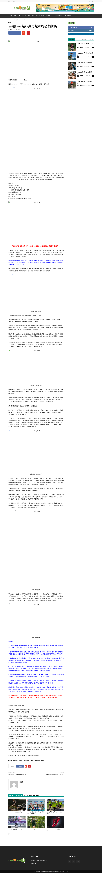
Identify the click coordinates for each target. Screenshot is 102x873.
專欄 (11, 15)
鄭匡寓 (11, 29)
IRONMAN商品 (49, 15)
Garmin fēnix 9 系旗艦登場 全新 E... (16, 812)
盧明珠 (32, 760)
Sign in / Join (22, 1)
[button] (92, 16)
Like (91, 27)
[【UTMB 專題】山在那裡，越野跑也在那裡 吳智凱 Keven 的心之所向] (72, 75)
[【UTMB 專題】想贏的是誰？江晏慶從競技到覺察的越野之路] (72, 66)
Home (9, 20)
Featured (84, 39)
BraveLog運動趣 (58, 15)
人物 (19, 15)
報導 (10, 22)
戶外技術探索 (26, 760)
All (79, 39)
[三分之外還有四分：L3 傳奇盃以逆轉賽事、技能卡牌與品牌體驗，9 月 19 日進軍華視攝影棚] (36, 805)
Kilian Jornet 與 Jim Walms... (34, 829)
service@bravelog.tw (42, 860)
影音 (29, 15)
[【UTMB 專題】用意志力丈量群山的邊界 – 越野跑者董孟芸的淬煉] (72, 56)
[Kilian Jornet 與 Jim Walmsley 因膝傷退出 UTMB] (36, 822)
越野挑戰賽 (37, 760)
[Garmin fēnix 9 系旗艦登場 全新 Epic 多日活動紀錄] (17, 805)
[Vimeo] (92, 1)
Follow (90, 30)
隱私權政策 (33, 863)
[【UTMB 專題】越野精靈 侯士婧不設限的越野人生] (72, 85)
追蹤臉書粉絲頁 (40, 15)
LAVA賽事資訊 (68, 15)
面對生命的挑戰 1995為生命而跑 (17, 774)
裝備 (33, 15)
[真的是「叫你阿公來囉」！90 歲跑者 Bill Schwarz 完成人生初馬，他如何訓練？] (55, 805)
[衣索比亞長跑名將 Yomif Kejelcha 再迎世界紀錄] (17, 822)
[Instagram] (90, 1)
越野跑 (24, 15)
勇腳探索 (15, 760)
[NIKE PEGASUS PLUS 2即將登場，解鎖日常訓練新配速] (55, 822)
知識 (15, 15)
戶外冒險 (20, 760)
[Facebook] (87, 1)
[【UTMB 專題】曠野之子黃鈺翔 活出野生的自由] (72, 47)
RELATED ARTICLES (15, 795)
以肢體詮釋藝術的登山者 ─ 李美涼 (55, 774)
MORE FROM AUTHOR (31, 795)
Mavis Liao (82, 56)
